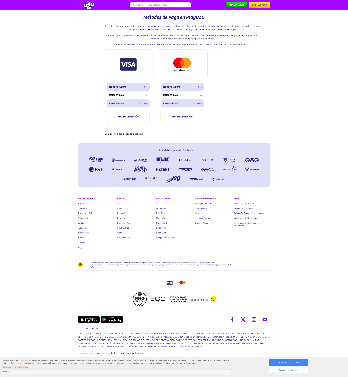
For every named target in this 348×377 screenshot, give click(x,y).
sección (207, 44)
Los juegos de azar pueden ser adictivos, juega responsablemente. (111, 353)
